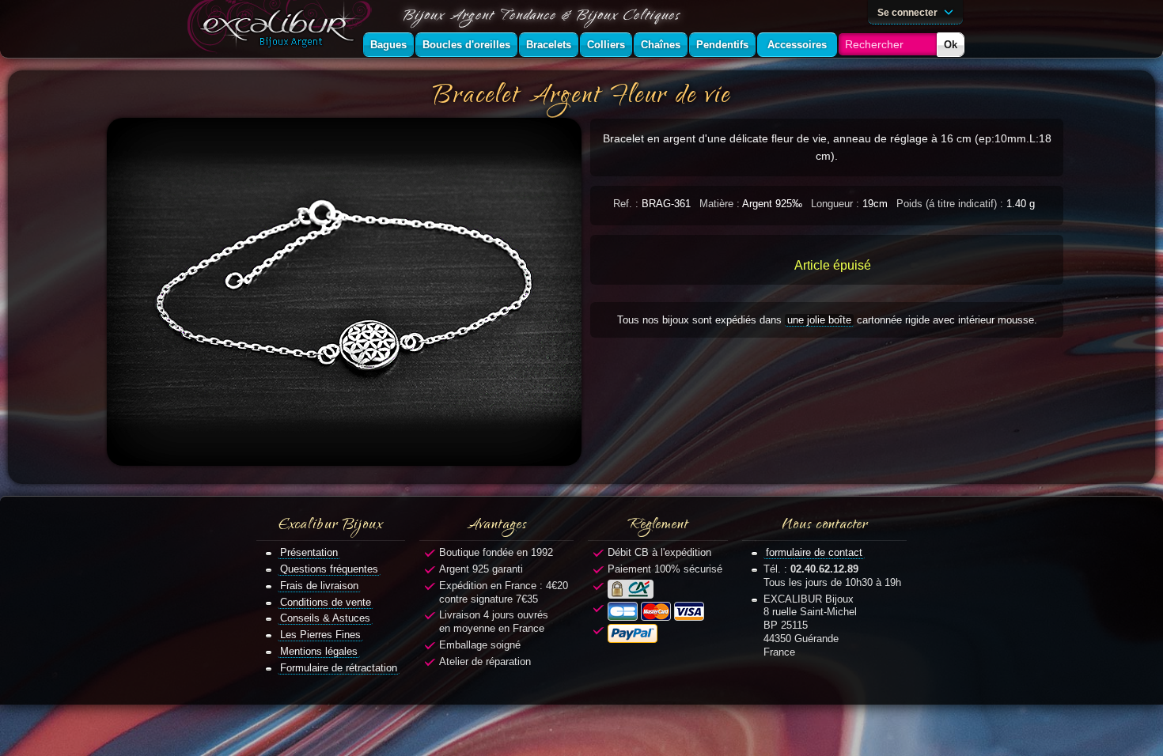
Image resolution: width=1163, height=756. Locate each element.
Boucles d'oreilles (466, 45)
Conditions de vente (325, 602)
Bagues (388, 45)
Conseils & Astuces (325, 618)
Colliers (606, 45)
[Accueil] (282, 29)
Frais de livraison (319, 586)
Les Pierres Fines (320, 635)
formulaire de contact (814, 552)
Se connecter (908, 12)
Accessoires (797, 45)
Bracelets (548, 45)
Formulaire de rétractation (338, 668)
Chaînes (660, 45)
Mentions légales (319, 651)
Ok (950, 45)
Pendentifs (722, 45)
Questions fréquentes (329, 569)
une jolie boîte (819, 320)
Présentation (309, 552)
